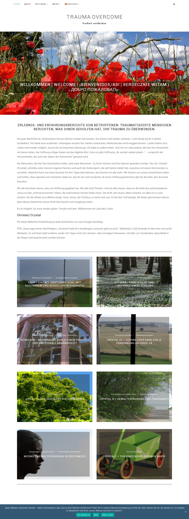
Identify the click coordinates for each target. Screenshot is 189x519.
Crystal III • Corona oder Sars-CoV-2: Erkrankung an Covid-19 (134, 341)
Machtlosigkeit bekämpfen (69, 452)
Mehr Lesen (107, 515)
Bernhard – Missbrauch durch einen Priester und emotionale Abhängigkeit (55, 341)
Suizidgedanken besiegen (66, 278)
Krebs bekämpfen (144, 278)
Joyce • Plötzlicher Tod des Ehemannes (54, 399)
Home (17, 4)
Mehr (55, 4)
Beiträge (40, 4)
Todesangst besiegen (145, 335)
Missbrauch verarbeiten (42, 278)
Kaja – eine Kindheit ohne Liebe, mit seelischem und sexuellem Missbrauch (54, 284)
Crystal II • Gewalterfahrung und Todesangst (134, 399)
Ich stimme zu (83, 515)
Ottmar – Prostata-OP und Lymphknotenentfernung (134, 284)
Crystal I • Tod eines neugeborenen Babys (134, 456)
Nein (96, 515)
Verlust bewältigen (55, 394)
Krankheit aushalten (124, 278)
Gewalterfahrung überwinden (123, 394)
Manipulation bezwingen (43, 335)
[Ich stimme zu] (185, 511)
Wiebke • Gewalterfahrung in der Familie (55, 456)
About (27, 4)
